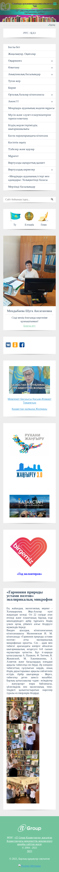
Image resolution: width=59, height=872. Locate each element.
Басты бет (14, 47)
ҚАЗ (33, 33)
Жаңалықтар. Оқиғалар (22, 53)
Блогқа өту (29, 325)
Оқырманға (15, 60)
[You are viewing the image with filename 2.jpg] (23, 737)
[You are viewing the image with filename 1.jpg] (23, 710)
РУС (26, 33)
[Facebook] (22, 346)
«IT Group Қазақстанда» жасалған (33, 837)
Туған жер (14, 81)
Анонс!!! (13, 101)
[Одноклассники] (15, 346)
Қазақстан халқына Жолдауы (29, 409)
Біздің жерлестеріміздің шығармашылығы (22, 127)
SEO (29, 851)
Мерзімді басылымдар (21, 186)
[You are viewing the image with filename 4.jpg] (23, 790)
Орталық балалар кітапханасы (26, 94)
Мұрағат (13, 156)
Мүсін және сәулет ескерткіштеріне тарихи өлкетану (29, 116)
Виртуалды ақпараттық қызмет (26, 162)
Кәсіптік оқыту (17, 142)
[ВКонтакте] (8, 346)
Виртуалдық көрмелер (21, 169)
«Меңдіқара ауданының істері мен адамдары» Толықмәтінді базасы (28, 178)
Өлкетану (14, 67)
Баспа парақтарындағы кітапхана (28, 135)
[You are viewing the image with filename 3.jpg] (23, 763)
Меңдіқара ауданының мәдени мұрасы (31, 108)
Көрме (12, 87)
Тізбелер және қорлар (21, 149)
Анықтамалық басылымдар (24, 74)
